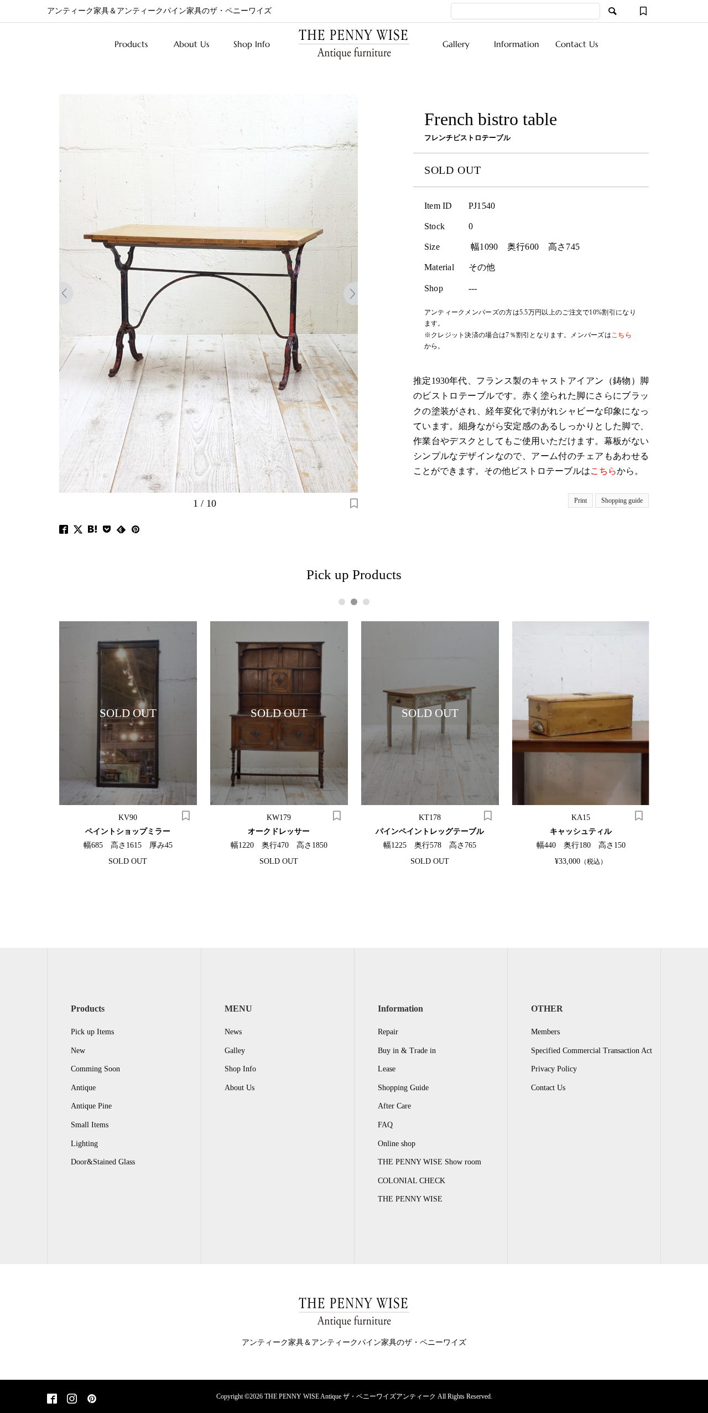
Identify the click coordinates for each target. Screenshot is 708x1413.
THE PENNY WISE (410, 1199)
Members (545, 1032)
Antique (83, 1088)
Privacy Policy (554, 1069)
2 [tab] (354, 602)
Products (131, 44)
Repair (388, 1032)
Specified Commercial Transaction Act (591, 1050)
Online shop (396, 1143)
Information (516, 44)
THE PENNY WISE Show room (429, 1162)
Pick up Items (92, 1032)
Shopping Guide (403, 1088)
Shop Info (251, 44)
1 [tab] (342, 602)
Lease (386, 1069)
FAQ (385, 1125)
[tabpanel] (128, 743)
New (78, 1050)
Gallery (456, 44)
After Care (394, 1106)
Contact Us (576, 44)
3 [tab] (366, 602)
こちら (603, 471)
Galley (235, 1050)
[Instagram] (72, 1399)
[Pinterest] (92, 1399)
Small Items (89, 1125)
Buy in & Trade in (407, 1050)
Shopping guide (622, 500)
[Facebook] (52, 1399)
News (233, 1032)
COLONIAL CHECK (411, 1181)
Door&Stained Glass (103, 1162)
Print (580, 500)
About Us (191, 44)
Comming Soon (95, 1069)
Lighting (84, 1143)
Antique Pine (91, 1106)
